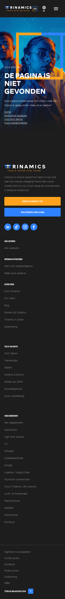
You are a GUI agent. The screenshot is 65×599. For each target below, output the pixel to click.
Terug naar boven (15, 591)
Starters (8, 368)
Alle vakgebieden (13, 423)
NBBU (7, 583)
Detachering (10, 327)
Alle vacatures (11, 248)
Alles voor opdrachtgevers (18, 266)
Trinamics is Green (14, 320)
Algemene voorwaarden (17, 552)
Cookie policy (11, 558)
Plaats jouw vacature (15, 273)
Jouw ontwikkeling (14, 396)
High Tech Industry (14, 437)
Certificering (10, 577)
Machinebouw (12, 501)
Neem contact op (32, 201)
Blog (6, 305)
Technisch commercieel (17, 479)
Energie (8, 465)
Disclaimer (9, 564)
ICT (6, 444)
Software (9, 451)
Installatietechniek (13, 458)
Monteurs (9, 522)
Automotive (10, 430)
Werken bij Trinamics (15, 312)
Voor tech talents (13, 119)
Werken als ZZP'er (13, 382)
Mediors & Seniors (14, 375)
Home (7, 112)
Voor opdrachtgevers (15, 123)
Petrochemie (11, 515)
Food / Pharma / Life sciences (20, 487)
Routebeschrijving (32, 212)
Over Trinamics (12, 291)
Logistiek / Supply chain (17, 472)
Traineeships (11, 360)
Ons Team (9, 298)
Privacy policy (11, 571)
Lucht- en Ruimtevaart (15, 494)
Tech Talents (11, 353)
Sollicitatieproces (13, 389)
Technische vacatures (15, 115)
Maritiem (9, 508)
